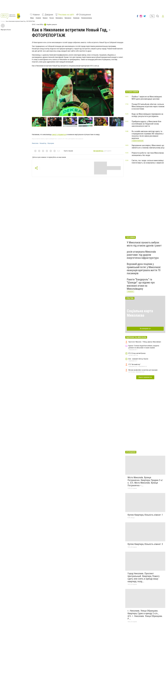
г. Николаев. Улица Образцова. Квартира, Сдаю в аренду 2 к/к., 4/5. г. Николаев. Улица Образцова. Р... (145, 614)
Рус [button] (152, 16)
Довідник (49, 15)
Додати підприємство (145, 377)
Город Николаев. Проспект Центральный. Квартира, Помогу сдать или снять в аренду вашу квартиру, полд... (143, 577)
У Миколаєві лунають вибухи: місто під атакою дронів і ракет (144, 244)
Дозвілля (38, 18)
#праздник (50, 143)
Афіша (32, 18)
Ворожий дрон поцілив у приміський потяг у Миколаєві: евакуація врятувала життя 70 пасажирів (144, 268)
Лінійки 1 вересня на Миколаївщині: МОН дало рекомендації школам (147, 97)
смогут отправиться (59, 134)
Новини (36, 15)
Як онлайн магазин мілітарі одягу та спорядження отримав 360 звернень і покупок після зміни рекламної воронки (148, 134)
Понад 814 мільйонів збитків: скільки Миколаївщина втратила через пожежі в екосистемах (148, 106)
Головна (3, 21)
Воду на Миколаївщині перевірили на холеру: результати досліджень (147, 115)
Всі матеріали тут (145, 329)
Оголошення (85, 15)
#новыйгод (43, 143)
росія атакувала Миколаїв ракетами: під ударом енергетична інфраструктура (143, 254)
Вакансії (45, 18)
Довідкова (76, 18)
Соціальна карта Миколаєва (140, 313)
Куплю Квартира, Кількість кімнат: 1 (145, 514)
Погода (51, 18)
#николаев (35, 143)
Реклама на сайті (66, 15)
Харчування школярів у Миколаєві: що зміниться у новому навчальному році (148, 146)
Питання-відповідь (86, 18)
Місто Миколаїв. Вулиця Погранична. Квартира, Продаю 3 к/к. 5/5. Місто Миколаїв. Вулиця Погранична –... (145, 481)
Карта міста (68, 18)
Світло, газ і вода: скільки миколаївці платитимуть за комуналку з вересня (148, 161)
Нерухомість (59, 18)
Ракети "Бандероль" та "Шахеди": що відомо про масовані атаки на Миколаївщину (141, 284)
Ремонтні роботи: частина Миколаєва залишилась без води (148, 154)
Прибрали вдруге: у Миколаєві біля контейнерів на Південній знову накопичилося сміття (146, 123)
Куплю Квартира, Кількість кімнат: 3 (145, 544)
